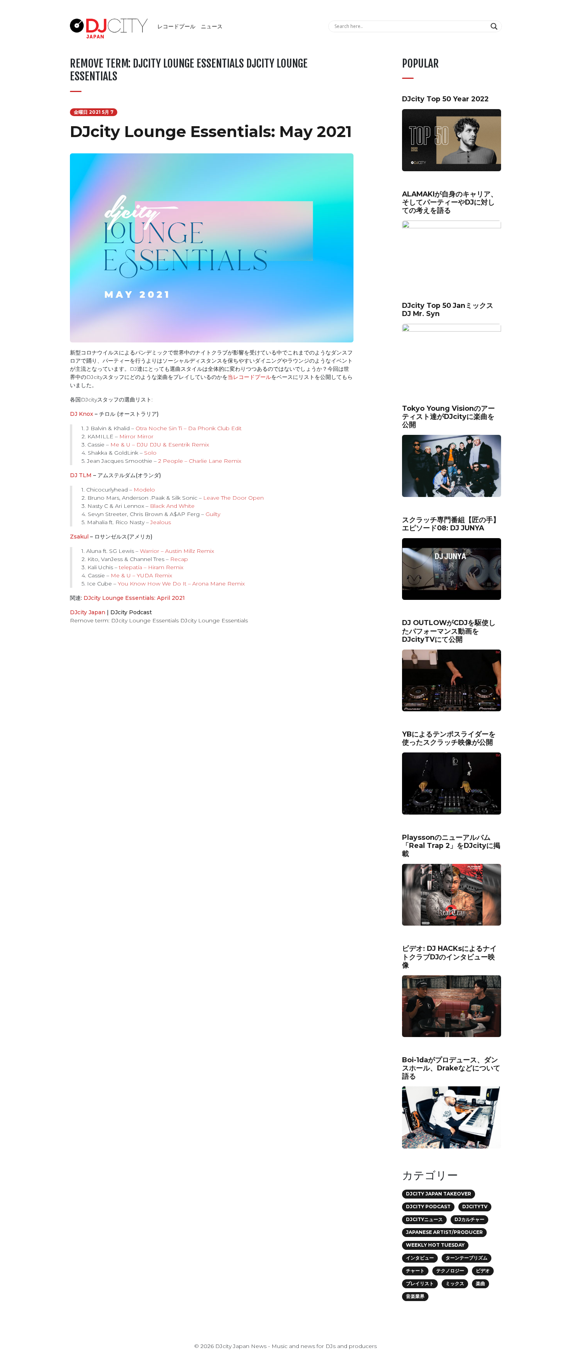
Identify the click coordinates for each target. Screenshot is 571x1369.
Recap (179, 559)
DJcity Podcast (131, 612)
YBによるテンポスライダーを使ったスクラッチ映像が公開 (449, 738)
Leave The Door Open (233, 497)
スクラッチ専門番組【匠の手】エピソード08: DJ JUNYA (451, 524)
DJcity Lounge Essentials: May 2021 (211, 131)
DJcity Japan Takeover (438, 1194)
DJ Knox (81, 413)
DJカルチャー (469, 1219)
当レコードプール (249, 377)
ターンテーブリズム (466, 1258)
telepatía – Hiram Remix (151, 567)
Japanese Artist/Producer (444, 1232)
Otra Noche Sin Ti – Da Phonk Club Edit (189, 428)
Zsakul (79, 536)
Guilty (212, 514)
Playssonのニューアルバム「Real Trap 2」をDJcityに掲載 (451, 845)
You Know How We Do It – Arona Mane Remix (181, 583)
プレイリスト (420, 1283)
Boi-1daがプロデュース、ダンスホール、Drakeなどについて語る (451, 1068)
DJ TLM (81, 475)
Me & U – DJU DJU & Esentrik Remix (159, 444)
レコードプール (176, 26)
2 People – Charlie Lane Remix (199, 460)
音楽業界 (415, 1296)
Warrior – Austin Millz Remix (177, 550)
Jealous (160, 522)
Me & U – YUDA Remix (141, 575)
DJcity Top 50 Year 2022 (445, 99)
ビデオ (483, 1270)
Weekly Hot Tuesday (435, 1245)
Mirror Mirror (136, 436)
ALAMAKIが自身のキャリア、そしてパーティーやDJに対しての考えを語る (450, 202)
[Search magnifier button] (495, 26)
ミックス (455, 1283)
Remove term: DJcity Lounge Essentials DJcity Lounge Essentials (159, 620)
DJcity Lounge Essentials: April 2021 (134, 597)
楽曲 (480, 1283)
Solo (150, 452)
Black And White (172, 505)
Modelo (144, 489)
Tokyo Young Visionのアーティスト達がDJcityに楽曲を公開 (448, 416)
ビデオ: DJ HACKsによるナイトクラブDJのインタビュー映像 (449, 956)
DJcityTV (474, 1206)
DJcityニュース (424, 1219)
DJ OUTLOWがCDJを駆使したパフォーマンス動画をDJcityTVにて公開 (449, 630)
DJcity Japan (87, 612)
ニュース (212, 26)
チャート (415, 1270)
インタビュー (420, 1258)
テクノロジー (450, 1270)
